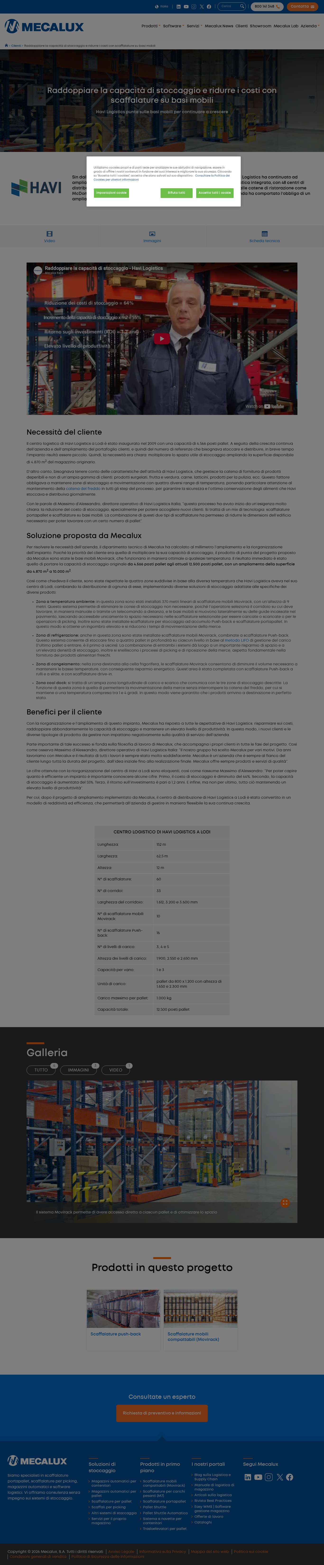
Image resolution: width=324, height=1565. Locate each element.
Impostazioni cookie (111, 193)
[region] (164, 181)
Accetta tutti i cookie (215, 193)
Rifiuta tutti (176, 193)
